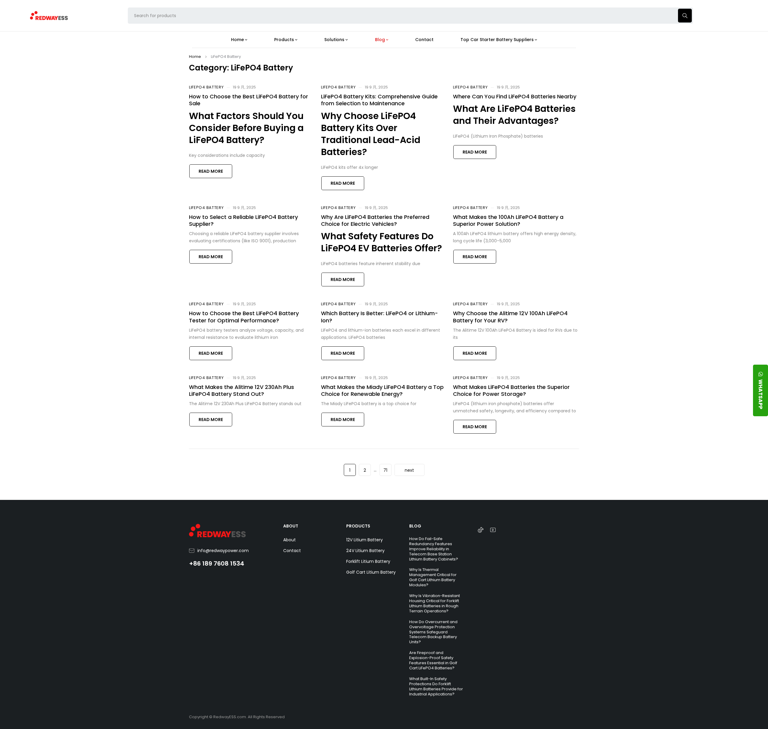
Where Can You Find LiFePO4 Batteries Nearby (514, 96)
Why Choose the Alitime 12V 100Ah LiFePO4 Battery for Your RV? (510, 316)
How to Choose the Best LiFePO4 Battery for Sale (248, 100)
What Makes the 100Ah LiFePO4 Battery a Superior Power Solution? (508, 220)
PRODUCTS (358, 526)
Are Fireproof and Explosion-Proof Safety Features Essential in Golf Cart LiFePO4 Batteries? (433, 660)
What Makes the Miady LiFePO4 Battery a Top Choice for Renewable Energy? (382, 390)
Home (195, 56)
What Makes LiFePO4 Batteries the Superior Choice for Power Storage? (511, 390)
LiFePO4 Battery (206, 87)
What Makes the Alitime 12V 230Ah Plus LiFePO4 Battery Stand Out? (241, 390)
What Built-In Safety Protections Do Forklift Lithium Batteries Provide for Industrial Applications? (436, 686)
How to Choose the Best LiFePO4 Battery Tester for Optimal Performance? (244, 316)
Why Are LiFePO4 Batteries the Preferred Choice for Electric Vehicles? (375, 220)
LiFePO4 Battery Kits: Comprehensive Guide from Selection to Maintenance (379, 100)
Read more (211, 171)
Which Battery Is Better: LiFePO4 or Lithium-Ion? (379, 316)
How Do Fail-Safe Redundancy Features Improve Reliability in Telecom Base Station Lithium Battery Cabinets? (433, 549)
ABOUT (290, 526)
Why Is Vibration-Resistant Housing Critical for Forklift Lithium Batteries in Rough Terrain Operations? (434, 603)
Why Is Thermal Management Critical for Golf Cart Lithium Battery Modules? (433, 577)
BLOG (415, 526)
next (409, 470)
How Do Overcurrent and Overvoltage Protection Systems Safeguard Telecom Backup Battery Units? (433, 632)
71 (385, 470)
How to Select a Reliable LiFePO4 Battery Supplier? (243, 220)
